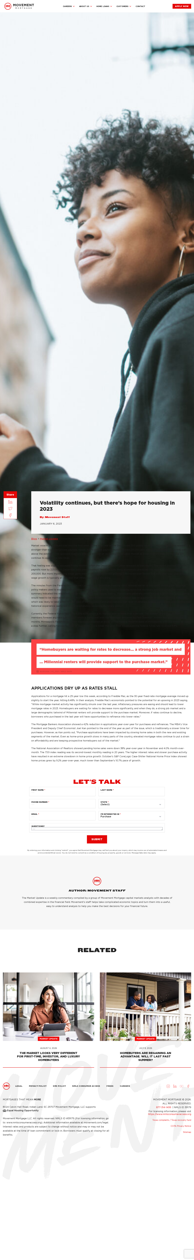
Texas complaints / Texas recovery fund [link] (171, 1120)
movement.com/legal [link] (96, 1122)
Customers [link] (122, 6)
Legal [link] (19, 1086)
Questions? (38, 826)
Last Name (106, 790)
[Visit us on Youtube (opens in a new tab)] (181, 1086)
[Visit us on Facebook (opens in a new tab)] (188, 1086)
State (104, 802)
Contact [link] (140, 6)
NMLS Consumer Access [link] (86, 1086)
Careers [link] (67, 6)
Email (34, 814)
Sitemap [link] (187, 1132)
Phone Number (39, 802)
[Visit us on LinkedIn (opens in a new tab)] (175, 1086)
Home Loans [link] (102, 6)
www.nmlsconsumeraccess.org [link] (24, 1122)
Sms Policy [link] (59, 1086)
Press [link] (110, 1086)
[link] (19, 6)
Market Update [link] (49, 538)
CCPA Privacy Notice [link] (181, 1126)
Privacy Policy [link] (38, 1086)
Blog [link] (34, 538)
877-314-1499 (164, 1107)
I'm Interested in (110, 814)
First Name (37, 790)
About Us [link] (84, 6)
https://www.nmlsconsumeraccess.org (169, 1114)
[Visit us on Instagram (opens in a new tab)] (168, 1086)
